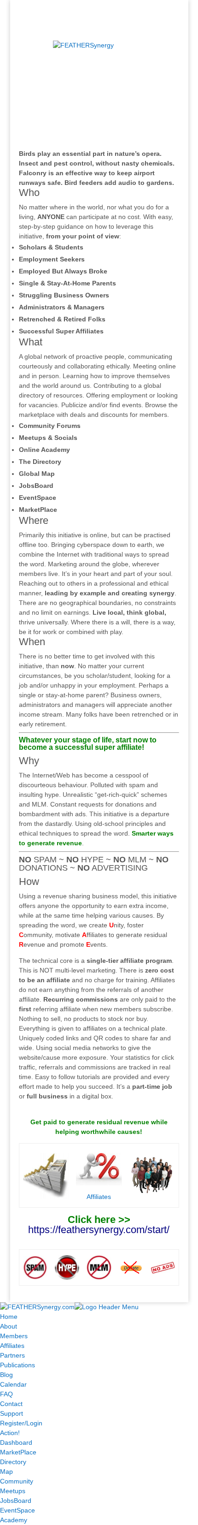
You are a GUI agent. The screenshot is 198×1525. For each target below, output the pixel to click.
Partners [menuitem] (12, 1355)
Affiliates (99, 1196)
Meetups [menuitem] (12, 1491)
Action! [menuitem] (10, 1432)
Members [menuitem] (14, 1336)
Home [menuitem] (8, 1316)
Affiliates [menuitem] (12, 1345)
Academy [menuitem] (13, 1520)
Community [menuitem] (16, 1481)
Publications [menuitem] (17, 1365)
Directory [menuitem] (13, 1462)
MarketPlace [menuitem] (18, 1452)
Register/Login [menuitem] (21, 1423)
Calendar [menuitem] (13, 1384)
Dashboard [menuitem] (16, 1442)
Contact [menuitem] (11, 1403)
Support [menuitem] (11, 1413)
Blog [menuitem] (6, 1374)
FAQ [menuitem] (6, 1394)
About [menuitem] (8, 1326)
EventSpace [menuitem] (17, 1510)
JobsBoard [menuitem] (15, 1500)
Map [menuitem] (6, 1471)
